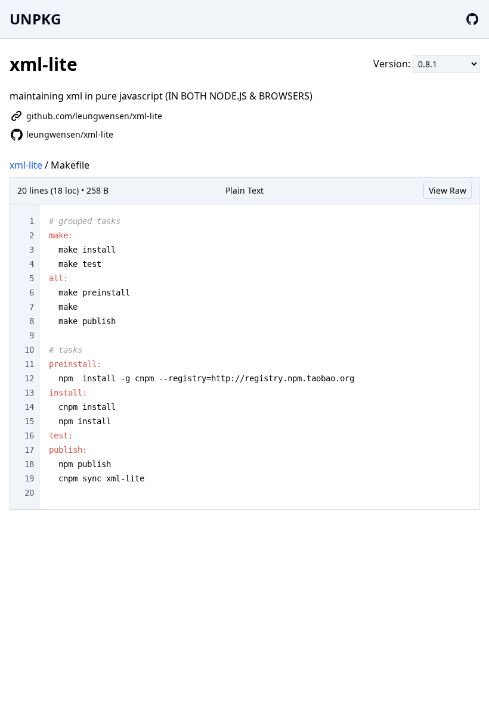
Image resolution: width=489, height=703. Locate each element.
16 (29, 435)
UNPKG (35, 19)
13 (29, 392)
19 (29, 478)
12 (29, 378)
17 (29, 450)
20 (29, 492)
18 (29, 464)
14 (29, 407)
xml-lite (26, 165)
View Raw (447, 190)
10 (29, 349)
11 (29, 364)
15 (29, 421)
